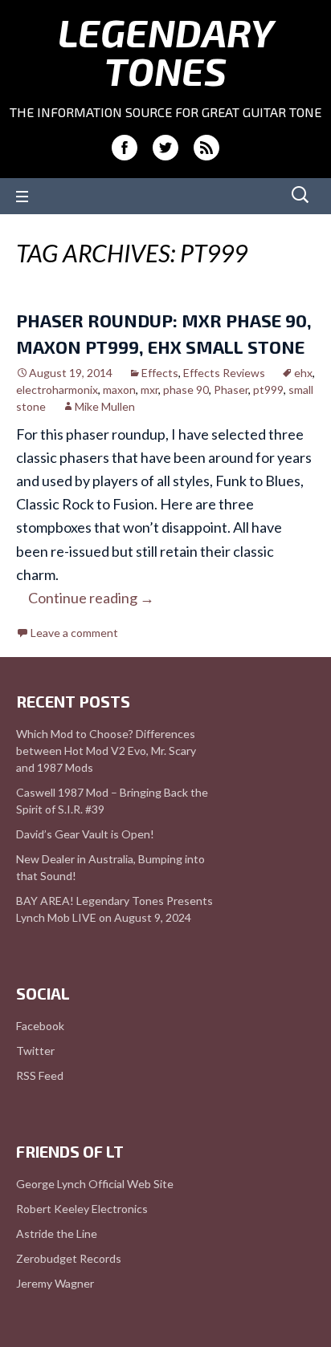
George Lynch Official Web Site (95, 1184)
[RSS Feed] (206, 147)
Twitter (35, 1050)
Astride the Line (56, 1233)
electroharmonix (57, 389)
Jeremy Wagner (55, 1283)
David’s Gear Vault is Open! (85, 834)
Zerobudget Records (68, 1258)
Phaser (231, 389)
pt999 (268, 389)
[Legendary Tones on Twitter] (165, 147)
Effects (159, 372)
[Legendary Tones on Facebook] (124, 147)
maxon (119, 389)
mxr (149, 389)
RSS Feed (39, 1075)
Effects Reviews (224, 372)
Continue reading (91, 598)
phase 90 (186, 389)
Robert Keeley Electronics (82, 1208)
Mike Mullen (105, 406)
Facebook (40, 1026)
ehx (303, 372)
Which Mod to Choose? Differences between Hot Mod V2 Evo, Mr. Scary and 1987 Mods (106, 750)
